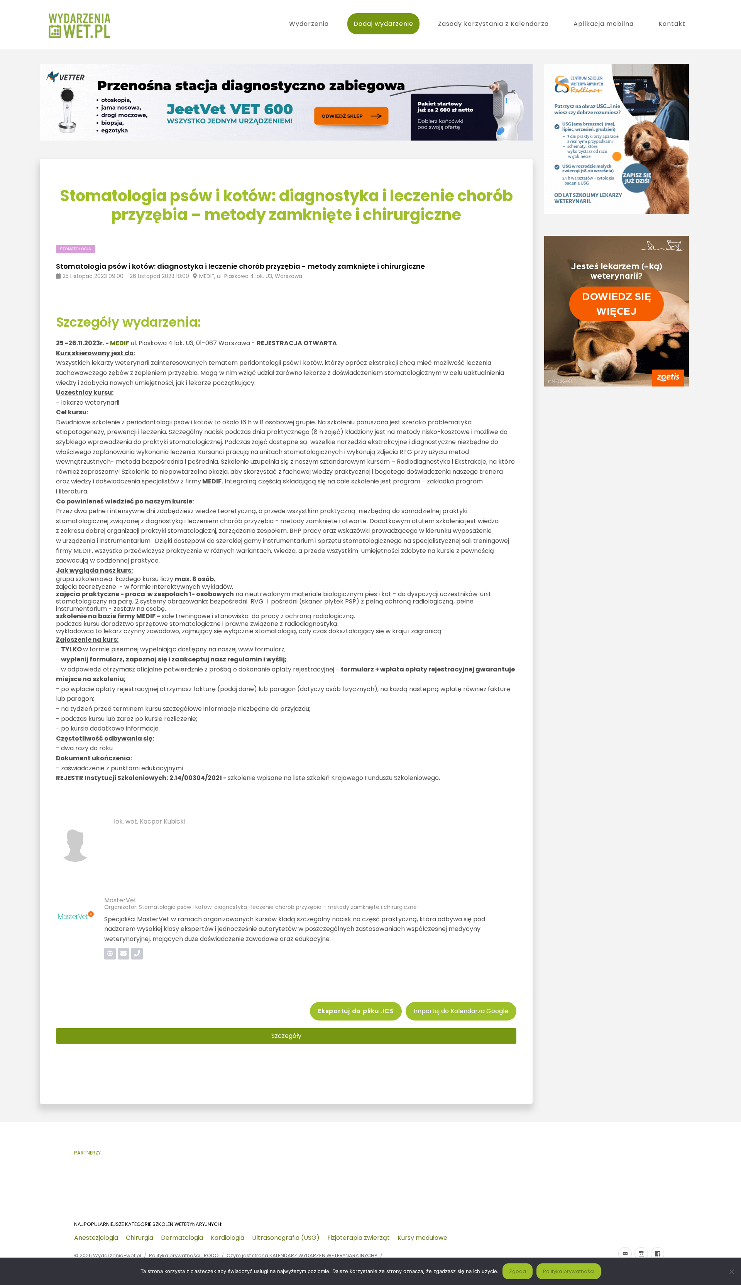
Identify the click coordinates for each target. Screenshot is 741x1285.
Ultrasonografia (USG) (286, 1237)
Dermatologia (182, 1237)
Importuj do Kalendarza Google (461, 1011)
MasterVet (120, 900)
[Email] (625, 1254)
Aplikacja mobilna (604, 23)
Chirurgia (139, 1237)
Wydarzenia (309, 23)
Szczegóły (286, 1035)
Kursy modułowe (422, 1237)
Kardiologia (227, 1237)
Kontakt (671, 23)
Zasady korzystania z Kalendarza (493, 23)
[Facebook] (657, 1254)
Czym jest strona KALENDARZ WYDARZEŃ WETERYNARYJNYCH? (302, 1255)
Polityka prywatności (568, 1271)
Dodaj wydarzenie (383, 23)
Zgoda (517, 1271)
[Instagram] (641, 1254)
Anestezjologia (96, 1237)
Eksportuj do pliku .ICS (356, 1011)
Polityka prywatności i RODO (184, 1255)
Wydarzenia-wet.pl (117, 1255)
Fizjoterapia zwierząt (358, 1237)
